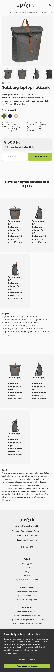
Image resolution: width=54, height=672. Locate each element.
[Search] (50, 5)
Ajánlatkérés (40, 156)
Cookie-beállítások (27, 660)
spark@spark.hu (30, 540)
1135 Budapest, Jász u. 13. (31, 531)
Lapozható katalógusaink (27, 599)
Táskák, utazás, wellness (17, 12)
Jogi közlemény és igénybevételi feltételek (27, 620)
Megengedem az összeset (27, 666)
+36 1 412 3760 (31, 535)
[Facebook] (22, 547)
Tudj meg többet (10, 653)
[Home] (3, 12)
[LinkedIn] (31, 547)
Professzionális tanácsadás (27, 591)
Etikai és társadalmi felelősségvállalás (27, 624)
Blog (27, 571)
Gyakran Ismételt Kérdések (27, 579)
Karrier (27, 575)
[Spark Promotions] (25, 5)
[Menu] (3, 5)
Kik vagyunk (27, 563)
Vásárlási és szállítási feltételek (27, 616)
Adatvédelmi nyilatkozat (27, 612)
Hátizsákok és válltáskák (38, 12)
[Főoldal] (27, 520)
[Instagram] (27, 547)
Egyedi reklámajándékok (27, 595)
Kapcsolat (27, 567)
